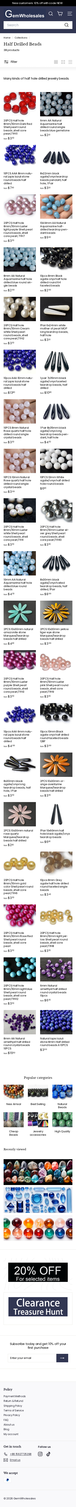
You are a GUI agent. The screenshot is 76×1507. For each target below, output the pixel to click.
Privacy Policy (12, 1415)
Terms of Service (14, 1410)
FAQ (6, 1420)
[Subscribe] (62, 1358)
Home (7, 37)
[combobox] (38, 25)
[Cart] (60, 13)
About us (9, 1424)
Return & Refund (13, 1401)
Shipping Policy (13, 1406)
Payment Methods (15, 1396)
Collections (21, 37)
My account (11, 1434)
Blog (6, 1429)
